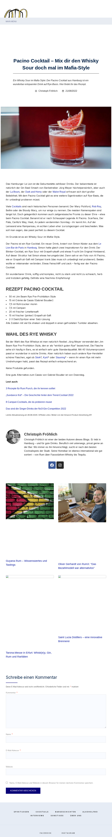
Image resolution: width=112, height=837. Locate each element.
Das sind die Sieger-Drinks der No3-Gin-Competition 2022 (36, 408)
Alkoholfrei (90, 812)
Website (9, 767)
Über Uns (76, 815)
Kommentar (11, 693)
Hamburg (32, 247)
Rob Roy (96, 206)
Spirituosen (21, 812)
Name (9, 734)
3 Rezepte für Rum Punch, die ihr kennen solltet (30, 388)
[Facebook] (101, 28)
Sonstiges (57, 815)
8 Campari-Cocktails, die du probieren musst (29, 402)
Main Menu (11, 21)
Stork (38, 357)
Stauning (60, 357)
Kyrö (45, 357)
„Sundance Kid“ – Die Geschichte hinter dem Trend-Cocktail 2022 (40, 395)
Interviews (37, 815)
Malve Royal (59, 192)
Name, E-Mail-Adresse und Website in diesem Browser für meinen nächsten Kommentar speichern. (51, 783)
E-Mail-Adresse (13, 750)
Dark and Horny (33, 192)
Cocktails (16, 206)
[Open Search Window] (4, 27)
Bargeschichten (65, 812)
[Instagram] (106, 28)
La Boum (15, 192)
